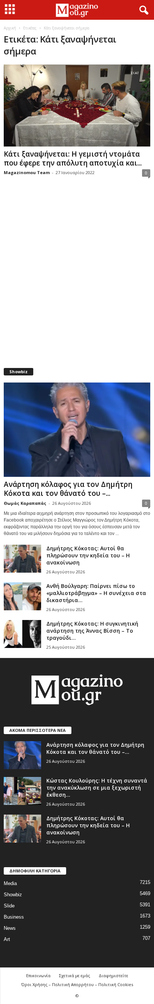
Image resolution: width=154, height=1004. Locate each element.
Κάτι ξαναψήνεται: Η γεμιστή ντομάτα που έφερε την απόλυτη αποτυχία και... (73, 158)
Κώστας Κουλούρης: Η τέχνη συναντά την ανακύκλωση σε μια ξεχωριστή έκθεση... (96, 787)
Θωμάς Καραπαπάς (25, 503)
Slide (9, 906)
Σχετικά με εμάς (74, 975)
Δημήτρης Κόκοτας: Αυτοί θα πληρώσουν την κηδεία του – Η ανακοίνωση (88, 555)
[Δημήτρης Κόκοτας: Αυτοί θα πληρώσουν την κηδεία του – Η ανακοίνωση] (22, 559)
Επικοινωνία (38, 975)
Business (14, 917)
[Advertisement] (77, 277)
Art (7, 939)
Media (10, 883)
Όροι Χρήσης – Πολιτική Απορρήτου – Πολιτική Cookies (77, 984)
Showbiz (13, 894)
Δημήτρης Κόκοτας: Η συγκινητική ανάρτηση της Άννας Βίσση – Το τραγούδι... (92, 630)
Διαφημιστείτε (113, 975)
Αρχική (10, 28)
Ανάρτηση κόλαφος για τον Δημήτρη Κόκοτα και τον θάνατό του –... (68, 488)
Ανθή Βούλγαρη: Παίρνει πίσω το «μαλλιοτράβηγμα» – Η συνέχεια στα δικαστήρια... (96, 593)
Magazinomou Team (27, 172)
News (10, 928)
